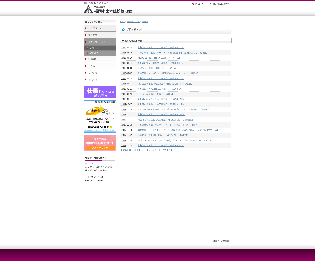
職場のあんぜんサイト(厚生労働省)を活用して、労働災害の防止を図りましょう (176, 140)
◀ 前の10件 (125, 150)
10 (153, 150)
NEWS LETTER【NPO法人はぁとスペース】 (159, 58)
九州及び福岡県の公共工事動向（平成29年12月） (161, 99)
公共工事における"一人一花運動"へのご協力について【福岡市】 (168, 73)
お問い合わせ (201, 4)
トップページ (94, 28)
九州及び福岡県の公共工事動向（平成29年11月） (161, 104)
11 (156, 150)
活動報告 (94, 53)
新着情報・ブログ (96, 42)
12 (160, 150)
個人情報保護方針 (221, 4)
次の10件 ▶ (167, 150)
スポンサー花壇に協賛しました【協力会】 (158, 68)
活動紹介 (92, 59)
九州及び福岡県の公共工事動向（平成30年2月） (161, 78)
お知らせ (94, 48)
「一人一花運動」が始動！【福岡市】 (156, 94)
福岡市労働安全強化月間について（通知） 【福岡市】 (164, 135)
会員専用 (92, 79)
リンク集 (92, 72)
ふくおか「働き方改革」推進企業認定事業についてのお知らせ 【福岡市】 (174, 109)
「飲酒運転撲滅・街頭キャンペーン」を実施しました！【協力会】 (170, 125)
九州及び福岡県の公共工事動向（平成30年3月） (161, 63)
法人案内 (92, 35)
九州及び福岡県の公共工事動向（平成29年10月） (161, 114)
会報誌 (91, 66)
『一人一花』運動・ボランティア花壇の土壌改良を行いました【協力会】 (173, 52)
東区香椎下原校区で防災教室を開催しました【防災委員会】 (166, 120)
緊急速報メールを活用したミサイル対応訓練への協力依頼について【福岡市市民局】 (178, 130)
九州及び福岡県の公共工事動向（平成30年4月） (161, 47)
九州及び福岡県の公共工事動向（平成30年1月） (161, 89)
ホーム (122, 22)
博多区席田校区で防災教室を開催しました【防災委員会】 (165, 83)
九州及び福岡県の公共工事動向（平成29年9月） (161, 145)
